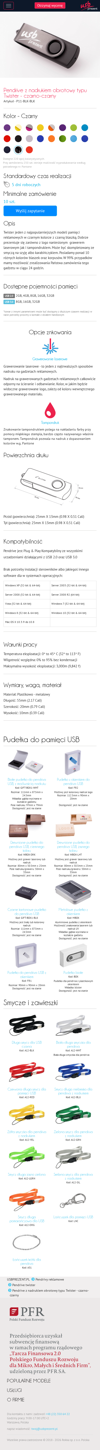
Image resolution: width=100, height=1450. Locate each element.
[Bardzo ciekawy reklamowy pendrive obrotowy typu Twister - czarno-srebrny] (18, 138)
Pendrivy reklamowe (50, 1279)
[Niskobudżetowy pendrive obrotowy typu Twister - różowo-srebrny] (29, 127)
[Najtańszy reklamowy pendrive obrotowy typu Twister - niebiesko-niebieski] (84, 138)
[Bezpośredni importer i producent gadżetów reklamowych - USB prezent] (89, 5)
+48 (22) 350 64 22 (58, 1414)
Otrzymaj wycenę (50, 5)
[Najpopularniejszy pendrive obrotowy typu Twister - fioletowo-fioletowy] (7, 127)
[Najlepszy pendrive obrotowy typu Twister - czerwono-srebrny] (7, 138)
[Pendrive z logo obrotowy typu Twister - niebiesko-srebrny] (40, 138)
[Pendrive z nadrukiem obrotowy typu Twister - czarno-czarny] (18, 149)
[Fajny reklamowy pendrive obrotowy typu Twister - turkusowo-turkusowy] (73, 138)
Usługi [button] (14, 1390)
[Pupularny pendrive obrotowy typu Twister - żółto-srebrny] (40, 127)
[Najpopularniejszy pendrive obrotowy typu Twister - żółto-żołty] (18, 127)
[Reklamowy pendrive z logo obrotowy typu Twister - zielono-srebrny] (73, 127)
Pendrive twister (23, 1285)
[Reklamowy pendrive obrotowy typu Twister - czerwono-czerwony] (29, 149)
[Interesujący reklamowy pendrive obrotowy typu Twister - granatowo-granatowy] (7, 149)
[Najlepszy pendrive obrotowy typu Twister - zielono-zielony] (62, 138)
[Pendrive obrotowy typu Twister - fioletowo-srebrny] (62, 127)
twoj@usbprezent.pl (44, 1429)
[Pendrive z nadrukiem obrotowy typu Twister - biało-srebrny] (29, 138)
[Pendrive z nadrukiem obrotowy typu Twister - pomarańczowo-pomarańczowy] (51, 138)
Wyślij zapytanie (30, 210)
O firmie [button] (15, 1399)
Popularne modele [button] (29, 1380)
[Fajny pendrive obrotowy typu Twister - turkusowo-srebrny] (84, 127)
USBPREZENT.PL (18, 1279)
